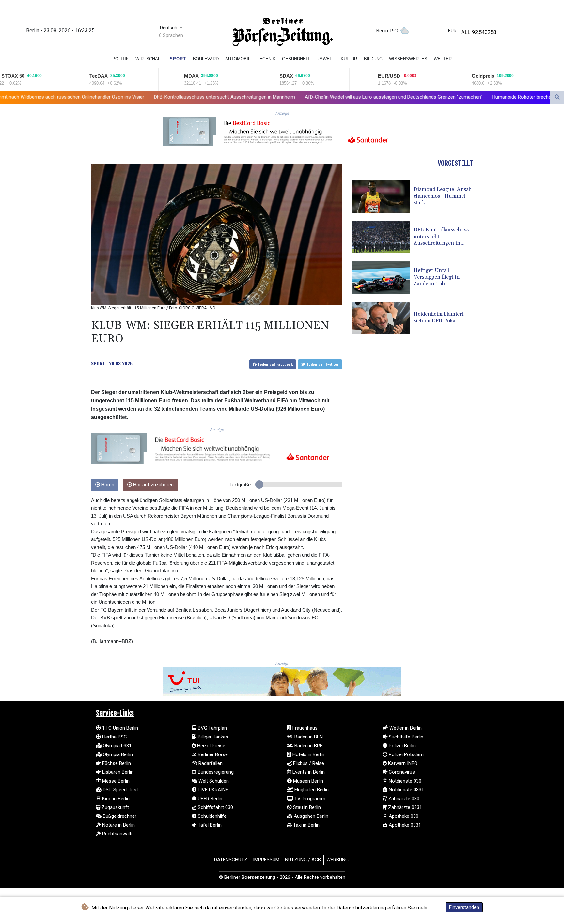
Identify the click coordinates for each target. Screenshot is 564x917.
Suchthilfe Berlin (405, 737)
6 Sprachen (171, 35)
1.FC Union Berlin (119, 728)
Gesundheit (296, 58)
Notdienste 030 (404, 781)
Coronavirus (401, 772)
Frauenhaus (304, 728)
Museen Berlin (307, 781)
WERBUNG (337, 860)
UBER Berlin (209, 798)
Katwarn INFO (402, 763)
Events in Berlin (308, 772)
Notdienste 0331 (405, 790)
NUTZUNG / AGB (303, 860)
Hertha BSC (114, 737)
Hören (107, 485)
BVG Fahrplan (211, 728)
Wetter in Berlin (405, 728)
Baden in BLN (308, 737)
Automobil (237, 58)
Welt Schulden (213, 781)
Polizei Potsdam (405, 754)
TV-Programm (309, 798)
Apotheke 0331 (404, 825)
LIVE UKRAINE (212, 790)
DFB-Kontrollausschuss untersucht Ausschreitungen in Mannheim (146, 97)
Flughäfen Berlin (311, 790)
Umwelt (325, 58)
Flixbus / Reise (308, 763)
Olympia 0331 (117, 746)
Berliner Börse (212, 754)
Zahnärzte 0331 (404, 807)
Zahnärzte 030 (403, 798)
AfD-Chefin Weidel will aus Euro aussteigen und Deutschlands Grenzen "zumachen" (316, 97)
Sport (178, 58)
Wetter (443, 58)
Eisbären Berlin (117, 772)
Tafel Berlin (209, 825)
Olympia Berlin (117, 754)
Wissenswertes (408, 58)
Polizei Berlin (401, 746)
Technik (266, 58)
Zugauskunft (114, 807)
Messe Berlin (115, 781)
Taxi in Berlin (306, 825)
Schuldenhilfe (211, 816)
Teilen (275, 364)
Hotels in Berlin (307, 754)
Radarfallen (210, 763)
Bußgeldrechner (119, 816)
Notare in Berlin (118, 825)
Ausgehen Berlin (310, 816)
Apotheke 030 (402, 816)
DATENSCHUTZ (230, 860)
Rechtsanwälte (117, 834)
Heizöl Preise (210, 746)
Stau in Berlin (306, 807)
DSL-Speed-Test (120, 790)
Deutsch (169, 28)
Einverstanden (464, 907)
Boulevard (206, 58)
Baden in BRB (308, 746)
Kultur (349, 58)
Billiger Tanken (212, 737)
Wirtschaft (149, 58)
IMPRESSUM (266, 860)
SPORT (98, 363)
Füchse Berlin (116, 763)
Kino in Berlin (115, 798)
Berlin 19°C (388, 31)
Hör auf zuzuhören (153, 485)
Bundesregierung (215, 772)
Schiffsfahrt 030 (214, 807)
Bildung (373, 58)
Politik (120, 58)
